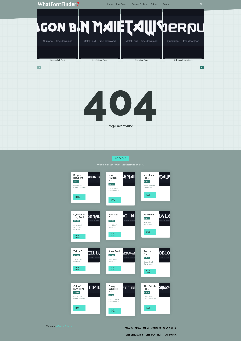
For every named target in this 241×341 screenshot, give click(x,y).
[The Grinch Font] (165, 290)
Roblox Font (147, 252)
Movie (111, 295)
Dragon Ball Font (57, 60)
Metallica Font (141, 60)
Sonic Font (114, 251)
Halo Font (149, 214)
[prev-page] (39, 67)
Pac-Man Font (113, 216)
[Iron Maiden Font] (99, 34)
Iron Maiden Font (99, 60)
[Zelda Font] (94, 255)
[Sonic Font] (129, 255)
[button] (201, 4)
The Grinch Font (150, 287)
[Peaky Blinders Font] (129, 290)
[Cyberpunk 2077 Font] (183, 34)
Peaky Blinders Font (113, 289)
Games (76, 221)
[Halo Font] (165, 218)
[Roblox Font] (165, 255)
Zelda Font (79, 251)
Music (111, 184)
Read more (77, 197)
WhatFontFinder (64, 326)
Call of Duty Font (78, 287)
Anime (76, 181)
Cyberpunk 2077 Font (183, 60)
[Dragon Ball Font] (57, 34)
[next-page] (202, 67)
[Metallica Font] (141, 34)
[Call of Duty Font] (94, 290)
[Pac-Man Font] (129, 218)
